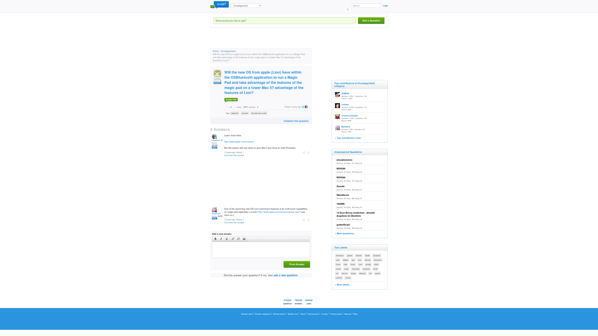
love (359, 260)
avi (370, 273)
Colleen (345, 104)
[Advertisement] (267, 40)
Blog (355, 314)
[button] (215, 239)
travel (338, 264)
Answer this (231, 99)
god (353, 260)
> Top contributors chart (348, 137)
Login (385, 5)
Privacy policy (336, 314)
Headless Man (218, 140)
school (347, 277)
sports (377, 273)
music (353, 264)
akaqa (353, 273)
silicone (367, 260)
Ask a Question (371, 20)
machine (245, 113)
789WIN (340, 203)
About (302, 314)
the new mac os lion (259, 113)
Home (216, 51)
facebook (376, 255)
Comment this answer (234, 155)
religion (345, 260)
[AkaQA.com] (219, 5)
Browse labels (279, 314)
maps (346, 269)
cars (360, 264)
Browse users (247, 314)
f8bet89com (343, 194)
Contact (324, 314)
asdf (337, 260)
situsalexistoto (344, 159)
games (349, 255)
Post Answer (296, 264)
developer (340, 255)
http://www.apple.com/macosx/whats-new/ (278, 211)
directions (377, 260)
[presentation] (215, 239)
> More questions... (345, 233)
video (376, 264)
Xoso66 (340, 186)
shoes (338, 269)
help (345, 264)
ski (337, 273)
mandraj (217, 78)
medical (339, 277)
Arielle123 (216, 213)
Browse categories (263, 314)
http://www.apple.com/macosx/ (239, 141)
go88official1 (343, 224)
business (366, 269)
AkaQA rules (292, 314)
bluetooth (234, 113)
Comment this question (296, 120)
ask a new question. (286, 275)
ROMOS (345, 93)
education (355, 269)
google (368, 264)
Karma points (313, 314)
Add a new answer (221, 233)
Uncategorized (228, 51)
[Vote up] (227, 107)
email (375, 269)
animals (359, 255)
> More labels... (343, 284)
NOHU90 (341, 168)
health (367, 255)
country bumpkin (350, 115)
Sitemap (347, 314)
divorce (344, 273)
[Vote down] (234, 107)
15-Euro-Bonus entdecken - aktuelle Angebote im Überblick (356, 214)
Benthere (346, 126)
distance (362, 273)
